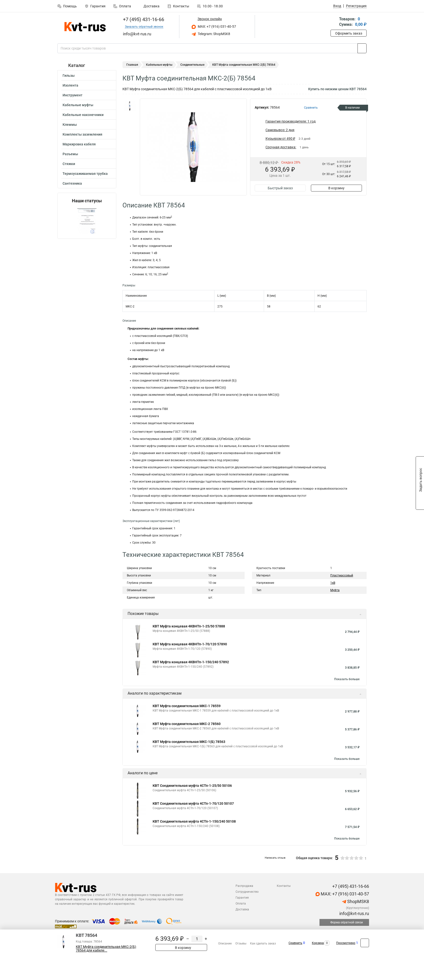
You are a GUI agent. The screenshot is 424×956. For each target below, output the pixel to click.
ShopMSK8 (357, 901)
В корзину (336, 188)
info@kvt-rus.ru (353, 913)
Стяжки (69, 164)
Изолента (70, 85)
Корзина (318, 943)
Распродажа (244, 886)
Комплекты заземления (82, 134)
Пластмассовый (341, 575)
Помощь (70, 6)
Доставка (151, 6)
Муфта (335, 590)
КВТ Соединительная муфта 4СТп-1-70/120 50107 (193, 803)
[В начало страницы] (364, 943)
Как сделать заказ (263, 943)
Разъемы (70, 154)
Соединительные (192, 64)
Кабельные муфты (78, 105)
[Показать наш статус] (86, 221)
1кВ (332, 583)
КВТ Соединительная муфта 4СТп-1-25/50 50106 (192, 786)
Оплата (125, 6)
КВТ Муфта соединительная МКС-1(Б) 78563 (189, 742)
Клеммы (70, 125)
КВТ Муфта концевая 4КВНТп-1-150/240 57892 (191, 662)
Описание (225, 943)
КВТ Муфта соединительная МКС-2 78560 (187, 724)
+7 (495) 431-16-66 (143, 19)
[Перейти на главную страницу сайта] (85, 26)
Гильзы (69, 75)
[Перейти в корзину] (334, 22)
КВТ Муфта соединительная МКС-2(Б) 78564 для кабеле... (106, 948)
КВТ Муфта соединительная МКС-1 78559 (187, 706)
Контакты (181, 6)
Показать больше (346, 679)
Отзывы (240, 943)
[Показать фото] (129, 106)
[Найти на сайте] (362, 48)
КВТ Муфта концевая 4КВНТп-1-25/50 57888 (189, 626)
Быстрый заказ (280, 188)
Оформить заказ (348, 33)
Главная (132, 64)
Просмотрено (345, 943)
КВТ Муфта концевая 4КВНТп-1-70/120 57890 (190, 644)
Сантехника (72, 183)
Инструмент (72, 95)
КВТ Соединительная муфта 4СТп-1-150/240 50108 (194, 821)
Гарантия (98, 6)
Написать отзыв (275, 857)
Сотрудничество (247, 891)
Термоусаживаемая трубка (85, 174)
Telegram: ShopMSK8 (213, 34)
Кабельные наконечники (83, 115)
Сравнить (295, 943)
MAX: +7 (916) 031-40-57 (216, 26)
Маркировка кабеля (79, 144)
